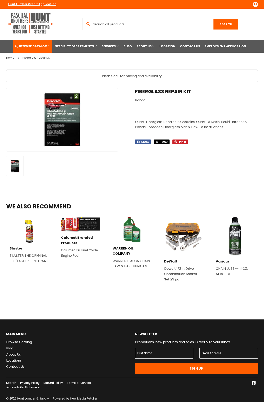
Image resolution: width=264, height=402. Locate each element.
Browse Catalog (33, 46)
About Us (144, 46)
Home (10, 58)
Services (109, 46)
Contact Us (190, 46)
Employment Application (225, 46)
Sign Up (196, 368)
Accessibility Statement (23, 387)
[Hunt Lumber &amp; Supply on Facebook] (254, 383)
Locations (14, 360)
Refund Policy (53, 383)
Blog (128, 46)
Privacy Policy (30, 383)
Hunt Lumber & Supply (33, 398)
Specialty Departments (74, 46)
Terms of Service (79, 383)
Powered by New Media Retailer (75, 398)
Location (167, 46)
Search (228, 24)
